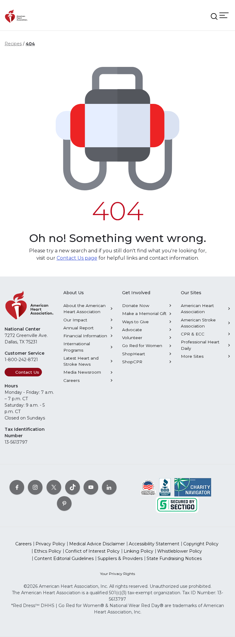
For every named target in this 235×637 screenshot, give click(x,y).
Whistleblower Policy (179, 551)
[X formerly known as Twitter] (54, 487)
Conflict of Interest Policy (92, 551)
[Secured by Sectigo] (177, 504)
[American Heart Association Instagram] (35, 487)
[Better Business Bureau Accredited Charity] (165, 486)
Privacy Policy (50, 544)
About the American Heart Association (84, 308)
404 (30, 43)
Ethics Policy (47, 551)
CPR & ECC (192, 333)
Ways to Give (135, 321)
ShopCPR (132, 361)
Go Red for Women (142, 345)
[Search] (214, 16)
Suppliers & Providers (120, 558)
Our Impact (75, 319)
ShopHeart (133, 353)
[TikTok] (72, 487)
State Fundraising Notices (174, 558)
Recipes (13, 43)
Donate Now (135, 305)
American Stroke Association (198, 322)
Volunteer (132, 337)
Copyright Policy (200, 544)
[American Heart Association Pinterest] (64, 503)
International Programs (76, 346)
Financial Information (85, 335)
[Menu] (224, 15)
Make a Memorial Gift (144, 313)
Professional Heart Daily (200, 344)
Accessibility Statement (154, 544)
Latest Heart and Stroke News (81, 361)
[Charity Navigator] (192, 486)
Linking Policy (138, 551)
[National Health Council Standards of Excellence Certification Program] (148, 486)
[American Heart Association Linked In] (109, 487)
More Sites (192, 356)
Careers (71, 380)
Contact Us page (77, 258)
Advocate (132, 329)
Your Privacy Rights (117, 573)
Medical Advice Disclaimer (97, 544)
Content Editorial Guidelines (64, 558)
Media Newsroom (82, 372)
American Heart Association (197, 308)
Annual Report (78, 327)
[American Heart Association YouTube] (91, 487)
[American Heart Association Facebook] (17, 487)
